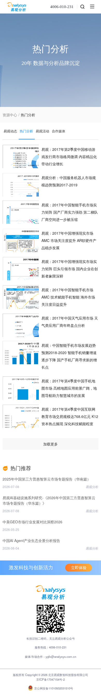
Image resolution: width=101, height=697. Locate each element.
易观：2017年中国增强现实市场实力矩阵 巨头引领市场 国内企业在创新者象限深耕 (69, 269)
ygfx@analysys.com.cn (61, 656)
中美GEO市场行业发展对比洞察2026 (32, 521)
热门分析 (26, 130)
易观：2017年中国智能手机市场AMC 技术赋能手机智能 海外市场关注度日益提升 (68, 297)
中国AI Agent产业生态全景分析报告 (31, 540)
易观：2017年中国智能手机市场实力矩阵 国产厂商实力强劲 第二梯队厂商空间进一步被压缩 (69, 212)
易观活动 (42, 130)
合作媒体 (58, 130)
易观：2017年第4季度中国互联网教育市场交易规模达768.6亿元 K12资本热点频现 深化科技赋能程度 (69, 416)
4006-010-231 (62, 7)
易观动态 (10, 130)
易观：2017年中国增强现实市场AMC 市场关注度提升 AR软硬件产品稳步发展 (68, 240)
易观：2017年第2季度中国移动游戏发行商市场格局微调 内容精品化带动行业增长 (69, 156)
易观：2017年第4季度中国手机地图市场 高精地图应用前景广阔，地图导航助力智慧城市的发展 (69, 388)
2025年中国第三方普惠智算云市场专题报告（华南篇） (47, 479)
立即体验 (78, 568)
